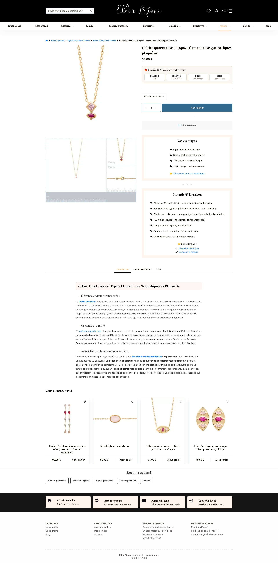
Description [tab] (123, 269)
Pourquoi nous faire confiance (158, 527)
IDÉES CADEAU (41, 26)
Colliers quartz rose (57, 480)
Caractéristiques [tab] (142, 269)
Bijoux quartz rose (104, 480)
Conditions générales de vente (207, 534)
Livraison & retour (152, 537)
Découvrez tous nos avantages (189, 173)
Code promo (52, 530)
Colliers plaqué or (128, 480)
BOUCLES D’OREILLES (118, 26)
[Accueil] (47, 41)
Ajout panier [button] (78, 459)
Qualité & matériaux (189, 248)
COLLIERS (173, 26)
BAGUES (89, 26)
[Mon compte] (216, 10)
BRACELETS (148, 26)
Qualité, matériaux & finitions (157, 530)
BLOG (268, 26)
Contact (98, 534)
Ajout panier (197, 107)
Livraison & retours (188, 252)
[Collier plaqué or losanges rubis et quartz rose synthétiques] (163, 419)
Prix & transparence (153, 534)
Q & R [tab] (159, 269)
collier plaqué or (87, 301)
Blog (48, 534)
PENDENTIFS (198, 26)
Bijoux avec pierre (81, 480)
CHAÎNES (246, 26)
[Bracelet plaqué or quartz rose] (115, 419)
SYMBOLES (66, 26)
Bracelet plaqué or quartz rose (115, 446)
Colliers (146, 480)
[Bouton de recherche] (91, 10)
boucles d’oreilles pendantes (147, 356)
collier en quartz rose (90, 331)
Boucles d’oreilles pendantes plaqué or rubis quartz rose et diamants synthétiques (67, 449)
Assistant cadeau (102, 527)
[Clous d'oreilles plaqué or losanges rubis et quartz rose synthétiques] (210, 419)
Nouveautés (52, 527)
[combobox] (67, 11)
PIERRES (223, 26)
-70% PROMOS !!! (14, 26)
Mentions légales (200, 527)
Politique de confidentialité (205, 530)
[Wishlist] (209, 11)
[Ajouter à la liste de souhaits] (84, 401)
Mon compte (100, 530)
